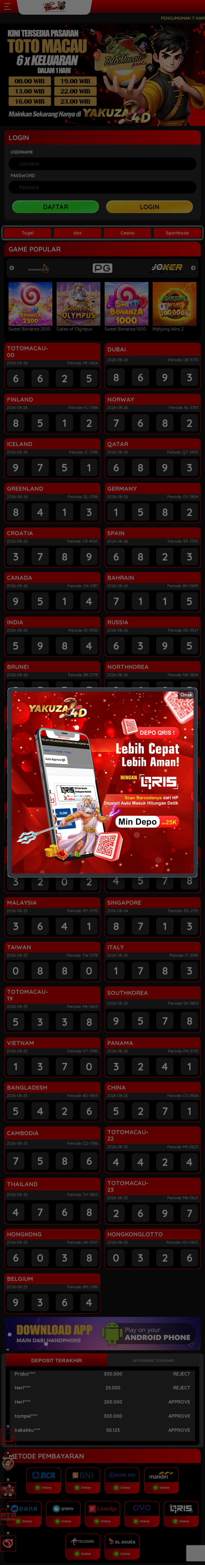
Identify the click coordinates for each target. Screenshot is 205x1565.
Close (186, 694)
